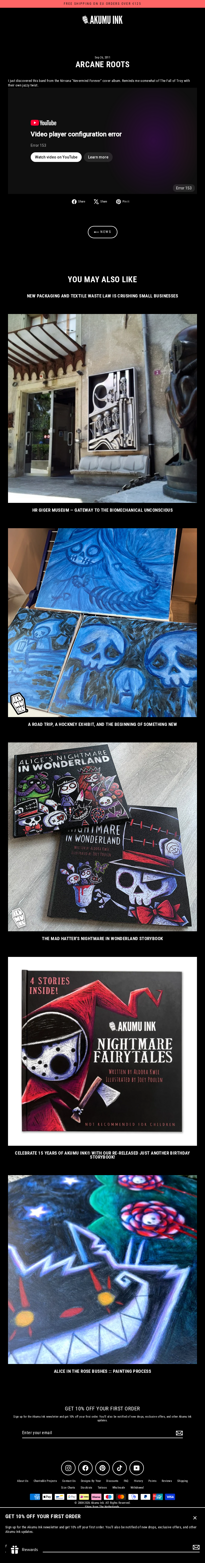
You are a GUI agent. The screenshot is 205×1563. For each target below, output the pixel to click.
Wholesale (118, 1487)
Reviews (167, 1481)
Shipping (182, 1481)
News (105, 232)
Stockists (86, 1487)
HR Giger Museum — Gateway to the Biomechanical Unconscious (102, 510)
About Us (22, 1481)
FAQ (126, 1481)
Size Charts (68, 1487)
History (138, 1481)
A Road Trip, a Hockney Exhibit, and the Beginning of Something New (102, 724)
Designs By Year (91, 1481)
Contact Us (69, 1481)
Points (152, 1481)
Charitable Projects (45, 1481)
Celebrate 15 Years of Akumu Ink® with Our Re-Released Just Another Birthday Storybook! (102, 1155)
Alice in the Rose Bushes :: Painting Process (102, 1371)
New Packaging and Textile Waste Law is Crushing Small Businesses (102, 296)
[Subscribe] (195, 1547)
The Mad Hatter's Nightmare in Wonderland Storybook (102, 938)
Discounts (112, 1481)
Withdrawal (137, 1487)
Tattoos (102, 1487)
